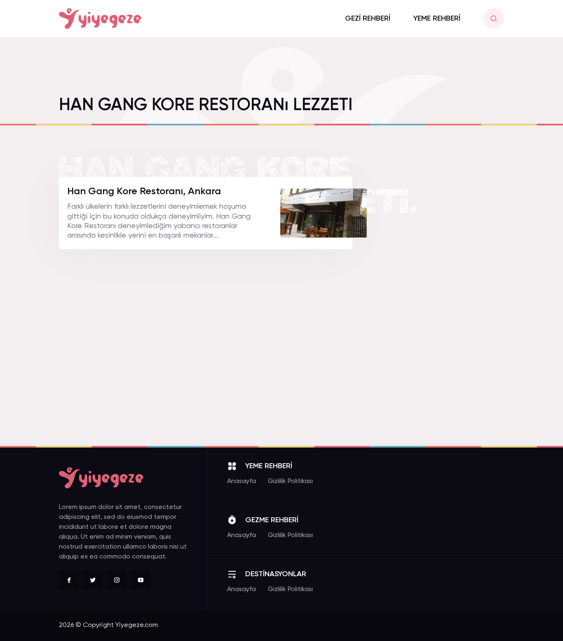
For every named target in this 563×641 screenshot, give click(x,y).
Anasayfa (241, 481)
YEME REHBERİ (436, 18)
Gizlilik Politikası (290, 481)
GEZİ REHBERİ (367, 18)
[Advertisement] (442, 300)
